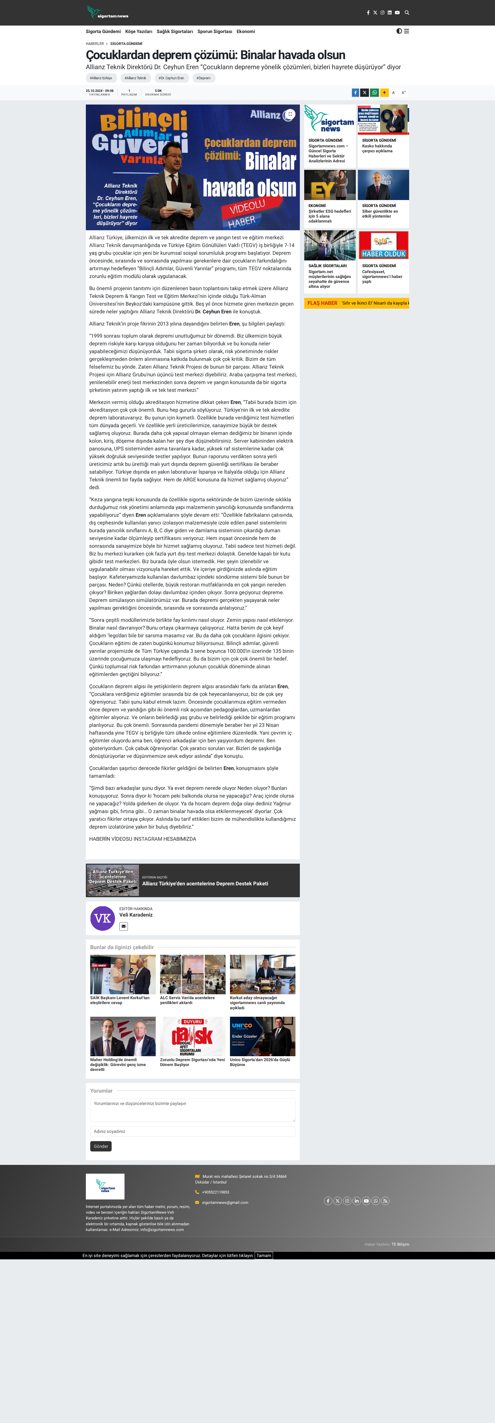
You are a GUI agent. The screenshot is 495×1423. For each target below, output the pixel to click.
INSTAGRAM (148, 839)
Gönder (101, 1146)
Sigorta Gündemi (103, 31)
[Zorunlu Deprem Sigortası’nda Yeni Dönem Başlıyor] (193, 1036)
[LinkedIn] (356, 1201)
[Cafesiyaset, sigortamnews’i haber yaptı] (383, 245)
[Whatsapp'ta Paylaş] (374, 93)
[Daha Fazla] (384, 93)
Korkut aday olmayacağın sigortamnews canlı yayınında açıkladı (257, 1002)
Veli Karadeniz (136, 915)
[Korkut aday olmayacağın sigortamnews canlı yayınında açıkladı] (262, 974)
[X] (337, 1201)
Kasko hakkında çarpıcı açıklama (377, 148)
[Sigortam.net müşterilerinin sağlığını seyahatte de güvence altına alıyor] (330, 245)
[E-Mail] (123, 926)
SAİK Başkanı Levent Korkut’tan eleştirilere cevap (120, 1000)
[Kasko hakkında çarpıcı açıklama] (383, 120)
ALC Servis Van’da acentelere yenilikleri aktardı (187, 1000)
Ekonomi (246, 31)
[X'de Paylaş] (364, 93)
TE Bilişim (400, 1244)
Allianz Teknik (105, 245)
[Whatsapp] (376, 1201)
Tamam (264, 1255)
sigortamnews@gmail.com (225, 1202)
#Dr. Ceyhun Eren (171, 78)
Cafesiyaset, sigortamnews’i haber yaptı (382, 276)
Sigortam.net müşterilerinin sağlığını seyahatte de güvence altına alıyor (330, 279)
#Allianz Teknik (135, 78)
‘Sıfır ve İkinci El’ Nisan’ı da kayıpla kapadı (381, 303)
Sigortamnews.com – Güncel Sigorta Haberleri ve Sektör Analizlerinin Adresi (328, 153)
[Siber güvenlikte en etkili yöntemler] (383, 185)
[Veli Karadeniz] (102, 917)
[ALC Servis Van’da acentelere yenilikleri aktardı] (193, 974)
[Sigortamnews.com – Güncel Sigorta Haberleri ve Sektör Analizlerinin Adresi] (330, 120)
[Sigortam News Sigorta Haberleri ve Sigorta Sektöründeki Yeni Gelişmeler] (108, 13)
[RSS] (385, 1201)
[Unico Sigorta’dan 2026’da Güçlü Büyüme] (262, 1036)
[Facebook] (328, 1201)
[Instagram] (347, 1201)
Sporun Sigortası (214, 31)
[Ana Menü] (405, 31)
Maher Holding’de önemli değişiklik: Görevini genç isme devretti (118, 1064)
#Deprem (203, 78)
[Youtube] (366, 1201)
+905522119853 (215, 1192)
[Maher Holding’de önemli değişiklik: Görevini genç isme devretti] (123, 1036)
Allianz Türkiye (105, 237)
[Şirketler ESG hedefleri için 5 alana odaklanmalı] (330, 185)
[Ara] (407, 13)
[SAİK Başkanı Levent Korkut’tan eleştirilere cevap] (123, 974)
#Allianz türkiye (101, 78)
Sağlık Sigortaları (175, 31)
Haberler (95, 44)
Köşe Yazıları (138, 31)
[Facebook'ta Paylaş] (355, 93)
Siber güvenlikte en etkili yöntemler (380, 214)
